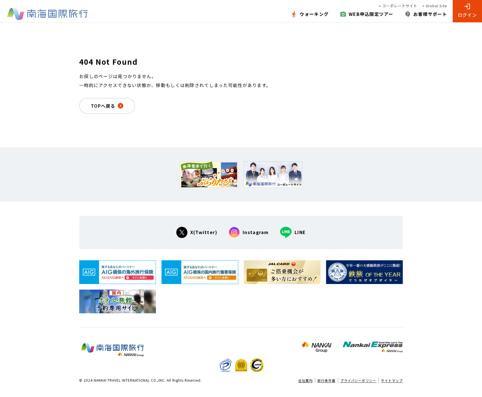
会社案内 (305, 380)
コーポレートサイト (399, 5)
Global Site (436, 5)
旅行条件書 (326, 380)
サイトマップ (392, 380)
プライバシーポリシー (358, 380)
